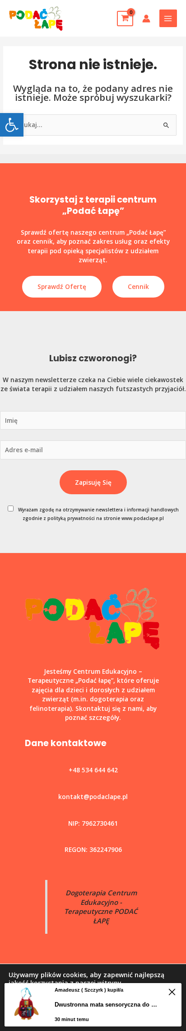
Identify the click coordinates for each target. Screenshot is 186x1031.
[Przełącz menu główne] (168, 18)
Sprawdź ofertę (61, 286)
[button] (11, 125)
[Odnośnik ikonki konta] (146, 18)
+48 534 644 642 (93, 770)
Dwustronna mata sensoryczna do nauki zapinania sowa (108, 1004)
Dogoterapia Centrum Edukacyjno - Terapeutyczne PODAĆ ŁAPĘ (101, 906)
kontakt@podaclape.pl (93, 796)
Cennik (138, 286)
